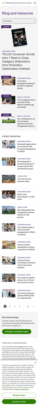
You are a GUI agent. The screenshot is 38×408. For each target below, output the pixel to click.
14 (28, 306)
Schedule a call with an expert (16, 331)
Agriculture (22, 176)
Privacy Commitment (22, 389)
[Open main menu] (35, 3)
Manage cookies (19, 395)
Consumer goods (8, 51)
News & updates (23, 97)
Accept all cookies (19, 401)
